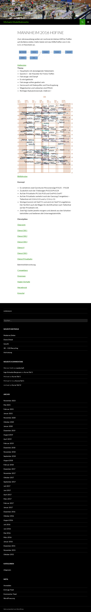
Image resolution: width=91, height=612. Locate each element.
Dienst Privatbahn (24, 259)
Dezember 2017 (9, 469)
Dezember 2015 (9, 546)
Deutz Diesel (8, 340)
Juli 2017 (7, 486)
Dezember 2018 (9, 448)
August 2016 (8, 520)
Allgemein (7, 570)
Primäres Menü (88, 22)
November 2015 (10, 550)
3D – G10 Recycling (11, 348)
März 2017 (7, 499)
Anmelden (7, 585)
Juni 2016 (7, 529)
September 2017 (10, 482)
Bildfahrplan (22, 176)
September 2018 (10, 456)
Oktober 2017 (9, 477)
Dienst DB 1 (22, 230)
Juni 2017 (7, 490)
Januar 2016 (8, 542)
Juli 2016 (7, 524)
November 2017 (10, 473)
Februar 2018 (9, 465)
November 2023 (10, 401)
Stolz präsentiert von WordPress (14, 609)
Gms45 (6, 344)
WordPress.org (9, 598)
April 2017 (7, 495)
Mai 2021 (7, 405)
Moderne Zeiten (9, 335)
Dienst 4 (20, 247)
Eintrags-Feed (9, 590)
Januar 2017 (8, 507)
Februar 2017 (9, 503)
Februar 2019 (9, 443)
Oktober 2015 (9, 554)
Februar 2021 (9, 409)
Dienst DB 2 (22, 236)
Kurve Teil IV (16, 385)
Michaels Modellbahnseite (16, 22)
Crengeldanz (22, 270)
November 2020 (10, 418)
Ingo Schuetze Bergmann (13, 372)
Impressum (8, 311)
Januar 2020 (8, 426)
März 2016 (7, 537)
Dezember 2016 (9, 512)
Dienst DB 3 (22, 242)
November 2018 (10, 452)
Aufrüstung (8, 352)
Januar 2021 (8, 413)
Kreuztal (20, 293)
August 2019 (8, 435)
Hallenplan (21, 65)
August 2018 (8, 460)
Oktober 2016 (9, 516)
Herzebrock (22, 287)
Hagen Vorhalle (23, 282)
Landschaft (20, 368)
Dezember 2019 (9, 430)
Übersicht (21, 225)
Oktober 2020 (9, 422)
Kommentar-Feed (10, 594)
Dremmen (21, 276)
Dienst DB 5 (22, 253)
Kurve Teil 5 (28, 372)
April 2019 (7, 439)
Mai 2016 (7, 533)
